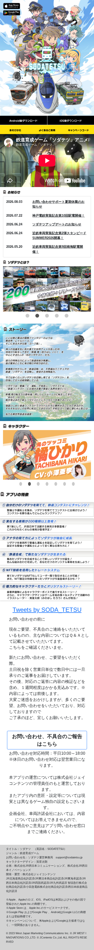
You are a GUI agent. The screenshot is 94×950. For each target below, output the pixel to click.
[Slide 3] (47, 316)
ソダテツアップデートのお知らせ (56, 224)
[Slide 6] (64, 484)
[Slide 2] (37, 316)
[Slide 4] (57, 316)
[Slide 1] (27, 316)
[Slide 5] (66, 316)
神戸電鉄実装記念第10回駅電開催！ (58, 215)
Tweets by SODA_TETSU (47, 609)
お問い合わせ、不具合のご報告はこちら (47, 740)
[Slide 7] (73, 484)
